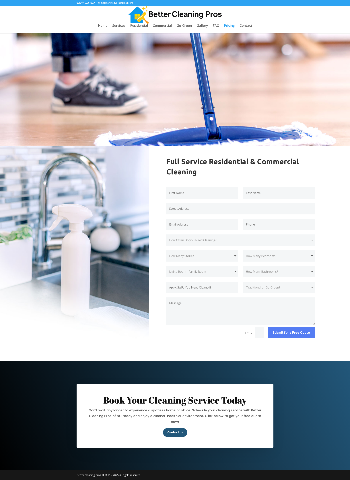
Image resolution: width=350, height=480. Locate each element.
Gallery (202, 26)
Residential (139, 26)
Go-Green (184, 26)
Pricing (229, 26)
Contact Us (175, 432)
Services (118, 26)
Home (103, 26)
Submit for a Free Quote (291, 332)
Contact (246, 26)
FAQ (216, 26)
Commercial (162, 26)
